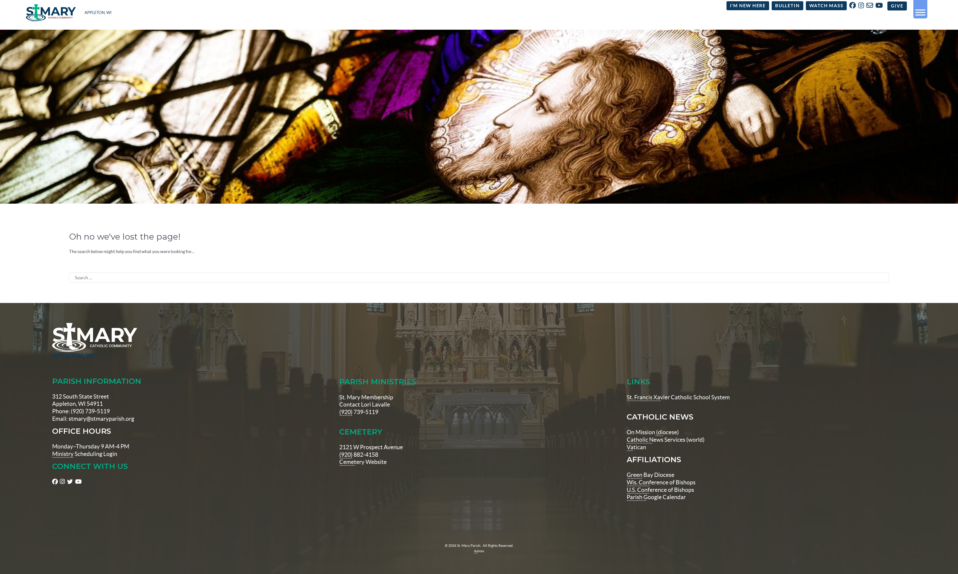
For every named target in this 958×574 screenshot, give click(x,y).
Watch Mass (826, 5)
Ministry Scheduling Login (84, 454)
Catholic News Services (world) (666, 439)
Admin (479, 551)
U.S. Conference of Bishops (660, 490)
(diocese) (667, 432)
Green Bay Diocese (650, 475)
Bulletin (787, 5)
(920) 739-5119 (358, 412)
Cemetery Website (363, 462)
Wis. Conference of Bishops (661, 482)
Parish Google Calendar (656, 497)
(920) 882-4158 (358, 454)
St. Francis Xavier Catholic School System (678, 397)
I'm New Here (748, 5)
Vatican (636, 447)
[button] (920, 10)
